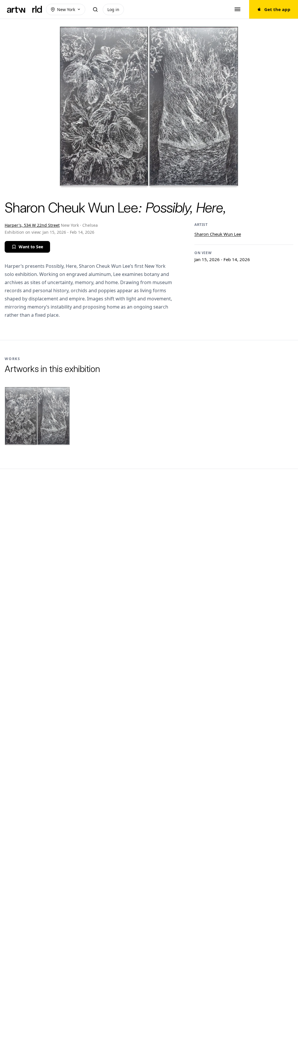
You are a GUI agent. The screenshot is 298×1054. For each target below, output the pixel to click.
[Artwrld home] (24, 9)
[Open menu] (237, 9)
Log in (113, 9)
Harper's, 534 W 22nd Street (32, 225)
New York (66, 9)
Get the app (277, 9)
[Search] (95, 9)
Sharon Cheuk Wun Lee (217, 234)
